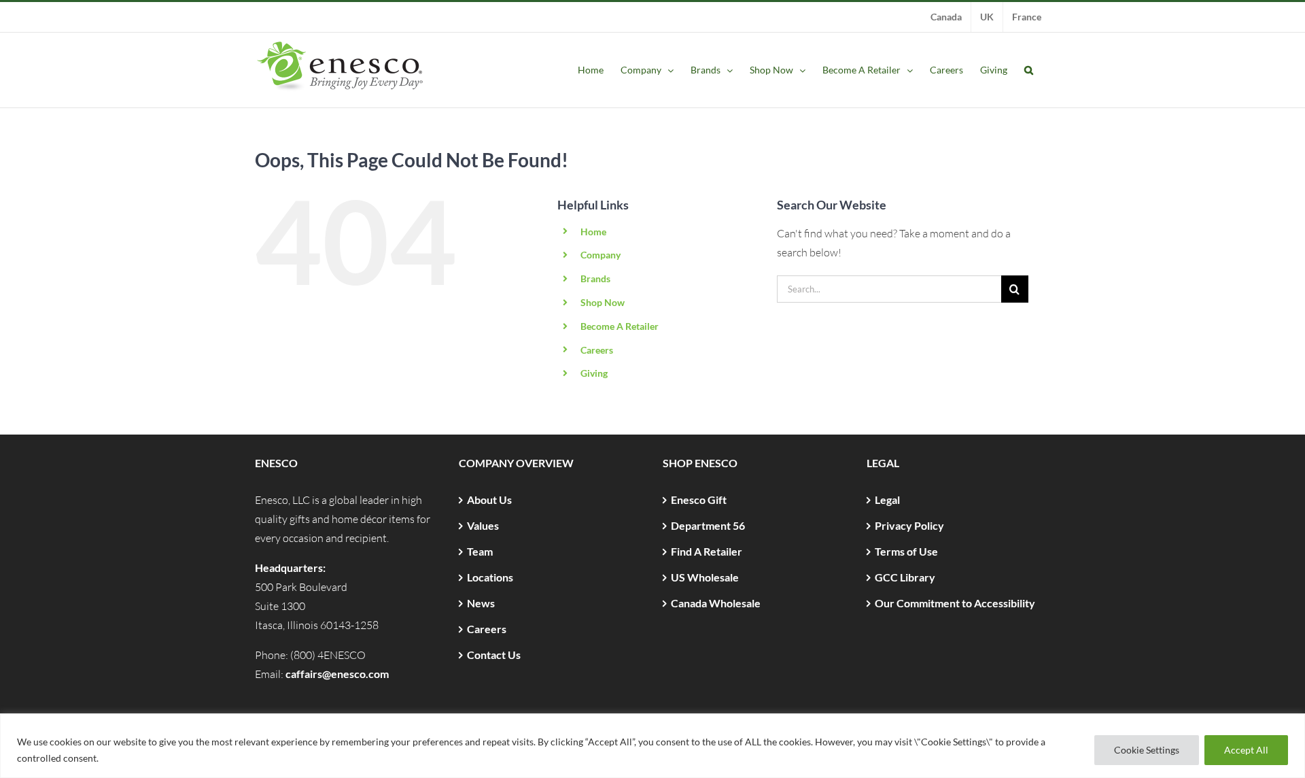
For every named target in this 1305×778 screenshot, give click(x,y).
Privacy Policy (909, 525)
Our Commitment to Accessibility (955, 602)
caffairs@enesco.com (337, 673)
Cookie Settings (1146, 750)
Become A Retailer (619, 326)
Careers (596, 350)
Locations (490, 577)
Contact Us (494, 654)
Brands (595, 278)
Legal (887, 499)
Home (593, 231)
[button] (1028, 70)
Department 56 (708, 525)
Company (600, 254)
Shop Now (602, 302)
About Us (489, 499)
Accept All (1246, 750)
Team (480, 551)
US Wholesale (705, 577)
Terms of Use (906, 551)
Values (483, 525)
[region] (652, 745)
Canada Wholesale (716, 602)
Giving (594, 373)
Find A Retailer (706, 551)
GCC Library (905, 577)
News (481, 602)
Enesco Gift (699, 499)
